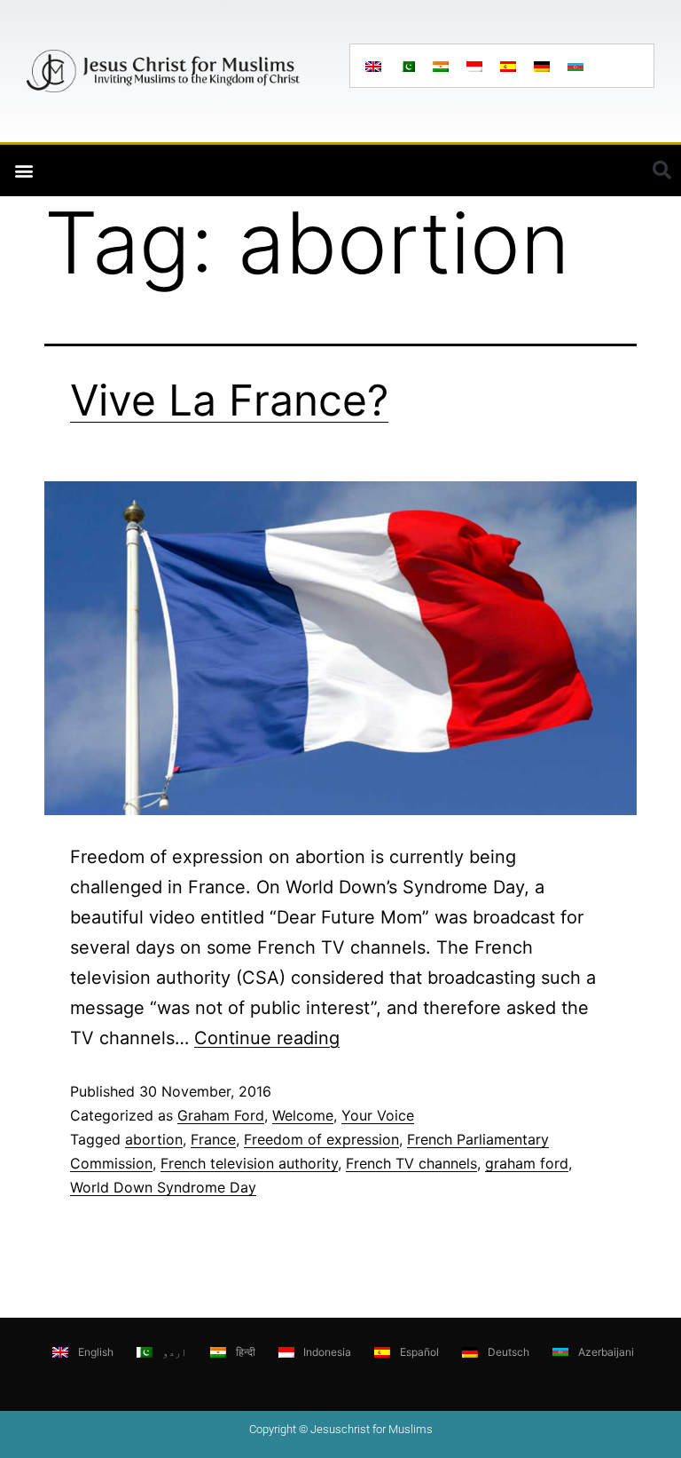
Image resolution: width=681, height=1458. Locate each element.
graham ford (526, 1163)
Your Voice (377, 1115)
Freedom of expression (321, 1139)
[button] (23, 171)
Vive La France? (229, 400)
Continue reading (267, 1038)
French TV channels (411, 1163)
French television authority (249, 1163)
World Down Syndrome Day (163, 1187)
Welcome (302, 1115)
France (213, 1139)
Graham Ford (220, 1115)
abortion (154, 1139)
